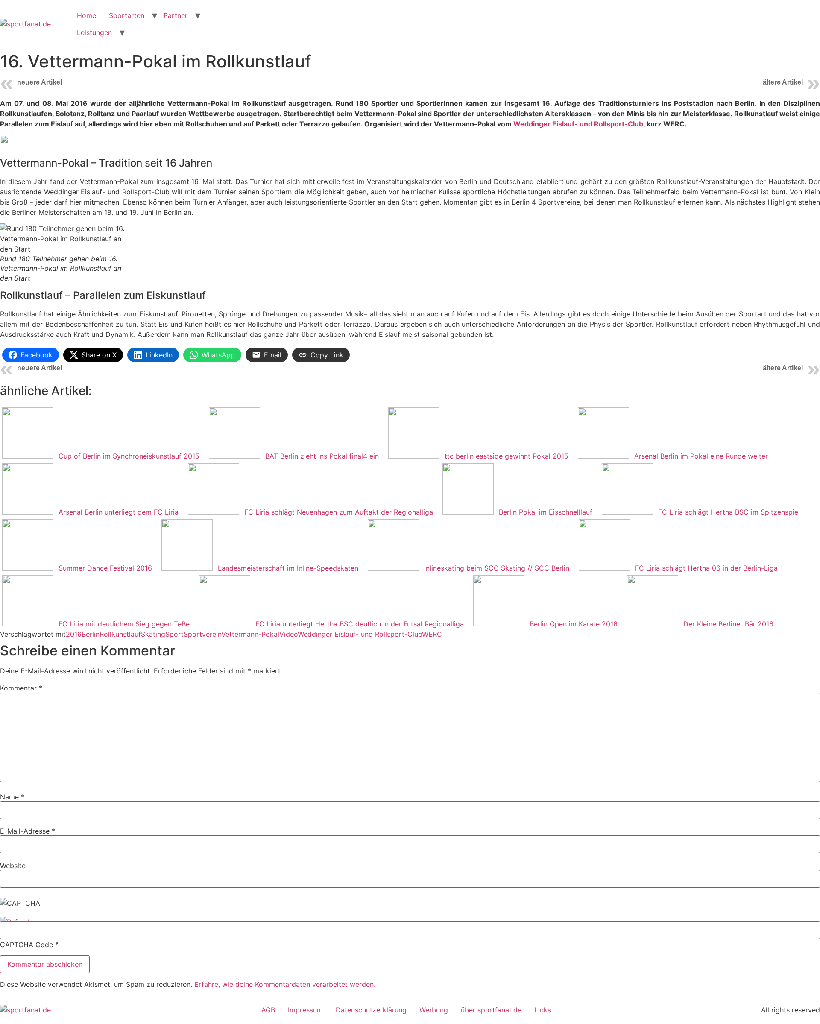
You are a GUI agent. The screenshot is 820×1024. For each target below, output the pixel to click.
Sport (174, 634)
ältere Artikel (783, 82)
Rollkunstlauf (120, 634)
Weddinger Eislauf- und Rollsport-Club (578, 124)
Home (86, 15)
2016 (74, 634)
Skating (153, 634)
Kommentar (21, 688)
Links (542, 1010)
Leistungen (94, 32)
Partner (175, 15)
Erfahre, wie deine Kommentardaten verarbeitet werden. (284, 984)
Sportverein (202, 634)
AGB (268, 1010)
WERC (432, 634)
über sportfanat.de (491, 1010)
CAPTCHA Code (26, 944)
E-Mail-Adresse (27, 831)
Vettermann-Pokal (250, 634)
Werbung (433, 1010)
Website (13, 865)
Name (12, 796)
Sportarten (126, 15)
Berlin (91, 634)
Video (288, 634)
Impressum (305, 1010)
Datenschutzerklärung (371, 1010)
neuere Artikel (39, 82)
